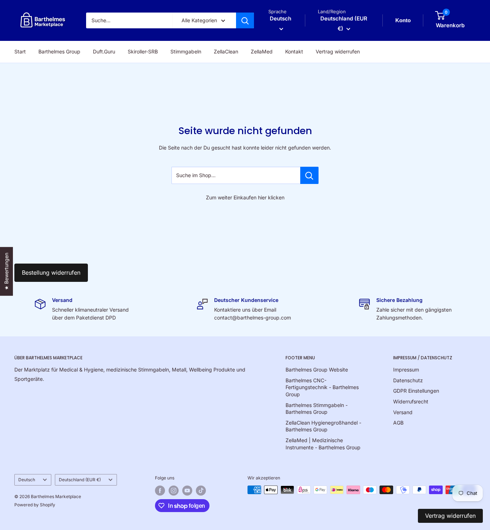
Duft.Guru (104, 51)
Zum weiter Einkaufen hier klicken (245, 197)
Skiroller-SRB (143, 51)
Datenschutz (408, 380)
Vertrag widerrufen (338, 51)
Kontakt (294, 51)
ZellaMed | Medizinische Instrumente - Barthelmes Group (323, 443)
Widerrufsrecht (410, 401)
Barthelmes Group (59, 51)
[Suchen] (245, 20)
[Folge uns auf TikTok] (201, 491)
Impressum (406, 369)
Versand (403, 412)
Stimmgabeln (185, 51)
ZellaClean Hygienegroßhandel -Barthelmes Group (323, 426)
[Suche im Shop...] (309, 175)
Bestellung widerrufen (51, 272)
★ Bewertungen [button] (6, 271)
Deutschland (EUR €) (80, 479)
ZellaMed (262, 51)
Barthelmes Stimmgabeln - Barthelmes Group (317, 408)
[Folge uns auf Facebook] (160, 491)
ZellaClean (226, 51)
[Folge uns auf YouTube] (187, 491)
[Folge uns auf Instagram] (174, 491)
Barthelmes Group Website (317, 369)
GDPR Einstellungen (416, 391)
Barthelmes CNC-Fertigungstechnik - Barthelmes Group (322, 387)
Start (20, 51)
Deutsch (26, 479)
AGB (398, 423)
